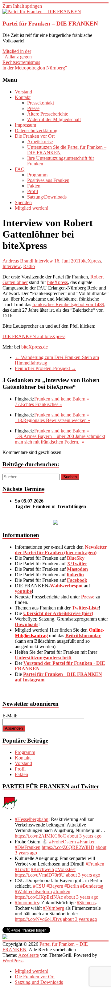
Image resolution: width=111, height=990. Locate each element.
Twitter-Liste (85, 607)
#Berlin (71, 886)
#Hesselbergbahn (31, 819)
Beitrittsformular (83, 635)
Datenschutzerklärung (36, 130)
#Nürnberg (53, 908)
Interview (44, 260)
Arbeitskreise (40, 141)
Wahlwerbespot (66, 585)
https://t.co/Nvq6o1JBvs (38, 919)
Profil (32, 191)
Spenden (23, 202)
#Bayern (55, 886)
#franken (61, 891)
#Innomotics (27, 902)
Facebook (77, 580)
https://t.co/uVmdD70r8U (40, 875)
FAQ (20, 169)
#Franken (86, 841)
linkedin (75, 574)
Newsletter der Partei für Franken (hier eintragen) (61, 549)
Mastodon (77, 569)
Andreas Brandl (17, 260)
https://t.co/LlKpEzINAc (39, 897)
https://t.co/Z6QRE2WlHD (68, 847)
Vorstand (23, 91)
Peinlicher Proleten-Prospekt (45, 368)
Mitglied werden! (31, 208)
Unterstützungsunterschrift (43, 657)
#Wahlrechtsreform (33, 891)
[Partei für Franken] (9, 808)
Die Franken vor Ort (35, 136)
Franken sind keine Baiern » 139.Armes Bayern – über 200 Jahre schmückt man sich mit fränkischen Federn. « (60, 436)
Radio (29, 266)
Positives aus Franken (48, 180)
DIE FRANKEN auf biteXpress (33, 336)
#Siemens (86, 902)
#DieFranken (27, 847)
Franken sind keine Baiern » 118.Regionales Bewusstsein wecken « (52, 417)
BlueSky (75, 558)
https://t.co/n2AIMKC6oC (40, 835)
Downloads (26, 624)
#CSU (39, 886)
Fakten (33, 185)
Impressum (25, 125)
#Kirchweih (42, 869)
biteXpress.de (34, 346)
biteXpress (90, 260)
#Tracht (22, 869)
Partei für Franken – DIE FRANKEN (50, 23)
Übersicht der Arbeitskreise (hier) (58, 613)
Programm (37, 174)
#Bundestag (91, 886)
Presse (33, 108)
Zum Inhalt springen (22, 6)
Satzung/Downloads (47, 196)
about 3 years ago (84, 835)
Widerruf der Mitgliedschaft (54, 119)
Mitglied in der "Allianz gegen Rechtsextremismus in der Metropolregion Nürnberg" (34, 59)
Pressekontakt (40, 102)
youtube (23, 591)
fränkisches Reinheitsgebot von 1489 (68, 304)
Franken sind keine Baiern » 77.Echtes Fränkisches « (52, 401)
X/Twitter (77, 563)
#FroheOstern (62, 841)
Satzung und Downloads (39, 982)
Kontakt (23, 97)
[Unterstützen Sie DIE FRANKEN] (55, 523)
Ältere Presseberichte (47, 113)
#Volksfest (65, 869)
